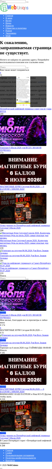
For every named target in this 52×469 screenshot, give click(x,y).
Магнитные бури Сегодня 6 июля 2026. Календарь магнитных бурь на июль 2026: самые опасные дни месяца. (24, 243)
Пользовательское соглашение (20, 455)
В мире (9, 18)
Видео (9, 20)
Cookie (9, 453)
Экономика (11, 33)
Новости (10, 25)
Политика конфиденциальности (21, 458)
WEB (8, 36)
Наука (8, 23)
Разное (9, 30)
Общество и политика (16, 28)
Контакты (10, 460)
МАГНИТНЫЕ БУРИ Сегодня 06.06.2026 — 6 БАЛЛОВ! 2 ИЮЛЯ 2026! (22, 187)
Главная (9, 15)
